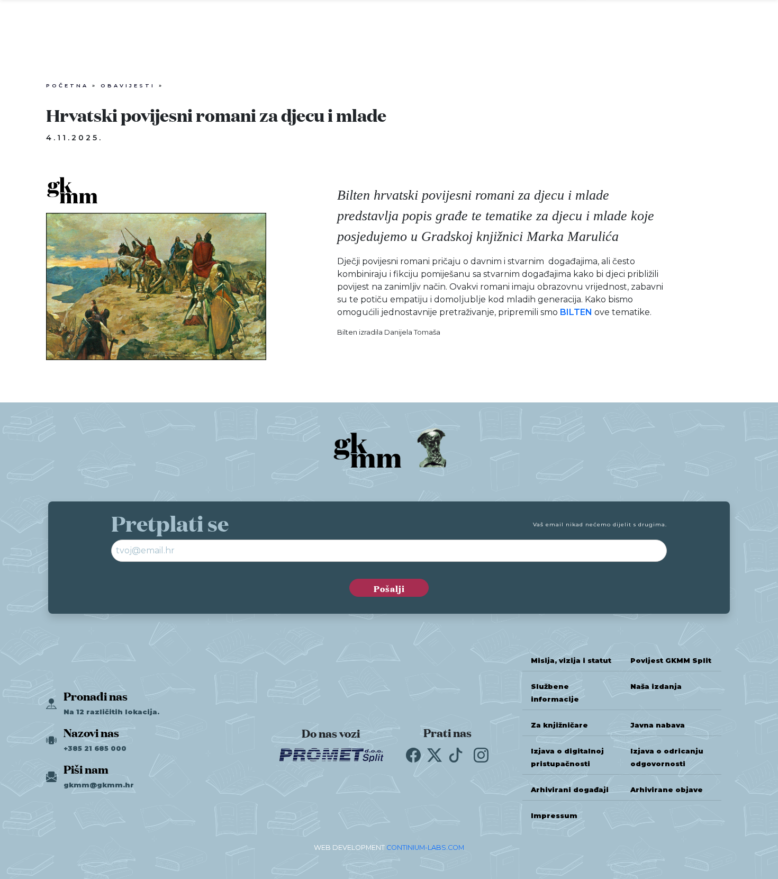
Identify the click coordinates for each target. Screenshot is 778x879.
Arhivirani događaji (570, 790)
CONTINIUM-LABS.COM (425, 847)
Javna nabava (657, 725)
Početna (67, 85)
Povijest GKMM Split (670, 661)
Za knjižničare (559, 725)
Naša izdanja (656, 686)
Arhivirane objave (666, 790)
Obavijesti (128, 85)
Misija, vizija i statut (571, 661)
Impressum (554, 816)
